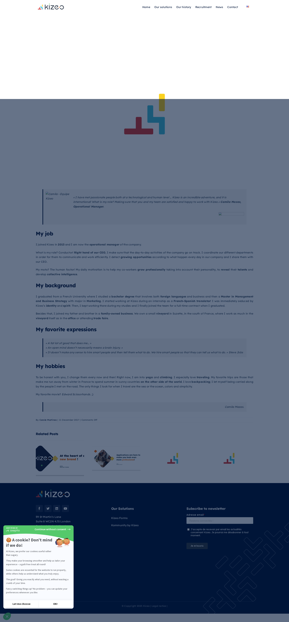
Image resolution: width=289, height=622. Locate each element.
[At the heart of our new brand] (60, 458)
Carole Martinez (48, 420)
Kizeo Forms (119, 518)
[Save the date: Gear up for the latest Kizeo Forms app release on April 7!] (229, 458)
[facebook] (39, 508)
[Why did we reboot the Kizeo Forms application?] (173, 458)
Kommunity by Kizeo (125, 525)
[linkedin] (56, 508)
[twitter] (48, 508)
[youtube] (65, 508)
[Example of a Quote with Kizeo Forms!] (116, 458)
